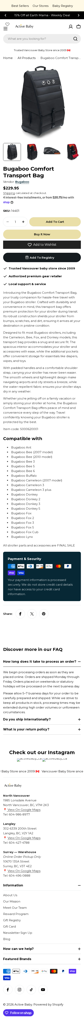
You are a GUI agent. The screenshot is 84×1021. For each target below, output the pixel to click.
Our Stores (40, 6)
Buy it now (42, 234)
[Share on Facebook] (20, 614)
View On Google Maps (23, 810)
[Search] (75, 38)
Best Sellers (20, 6)
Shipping (9, 193)
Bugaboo (22, 182)
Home (8, 58)
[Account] (70, 26)
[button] (5, 15)
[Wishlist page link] (7, 24)
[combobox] (42, 38)
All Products (27, 58)
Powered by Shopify (48, 1004)
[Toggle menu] (5, 28)
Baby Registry (62, 6)
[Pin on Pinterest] (43, 614)
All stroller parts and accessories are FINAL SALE (39, 545)
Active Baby (23, 1004)
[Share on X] (32, 614)
